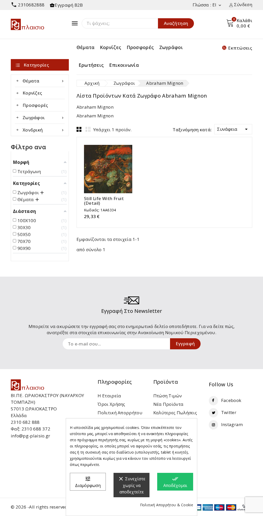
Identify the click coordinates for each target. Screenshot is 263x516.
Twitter (228, 412)
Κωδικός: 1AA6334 (100, 210)
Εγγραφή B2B (69, 5)
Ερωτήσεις (91, 65)
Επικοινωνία (124, 65)
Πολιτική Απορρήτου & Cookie (166, 504)
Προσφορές (140, 47)
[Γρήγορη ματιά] (113, 169)
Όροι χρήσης (111, 404)
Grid (79, 129)
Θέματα (86, 47)
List (88, 129)
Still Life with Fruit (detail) (104, 200)
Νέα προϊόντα (168, 404)
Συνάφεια (233, 129)
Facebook (231, 400)
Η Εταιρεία (109, 396)
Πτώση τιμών (167, 396)
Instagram (232, 424)
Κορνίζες (110, 47)
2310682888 (27, 5)
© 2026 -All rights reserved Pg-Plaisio (50, 507)
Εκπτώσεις (240, 48)
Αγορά (103, 169)
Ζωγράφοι (171, 47)
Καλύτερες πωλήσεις (175, 413)
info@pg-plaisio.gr (30, 436)
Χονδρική (44, 130)
